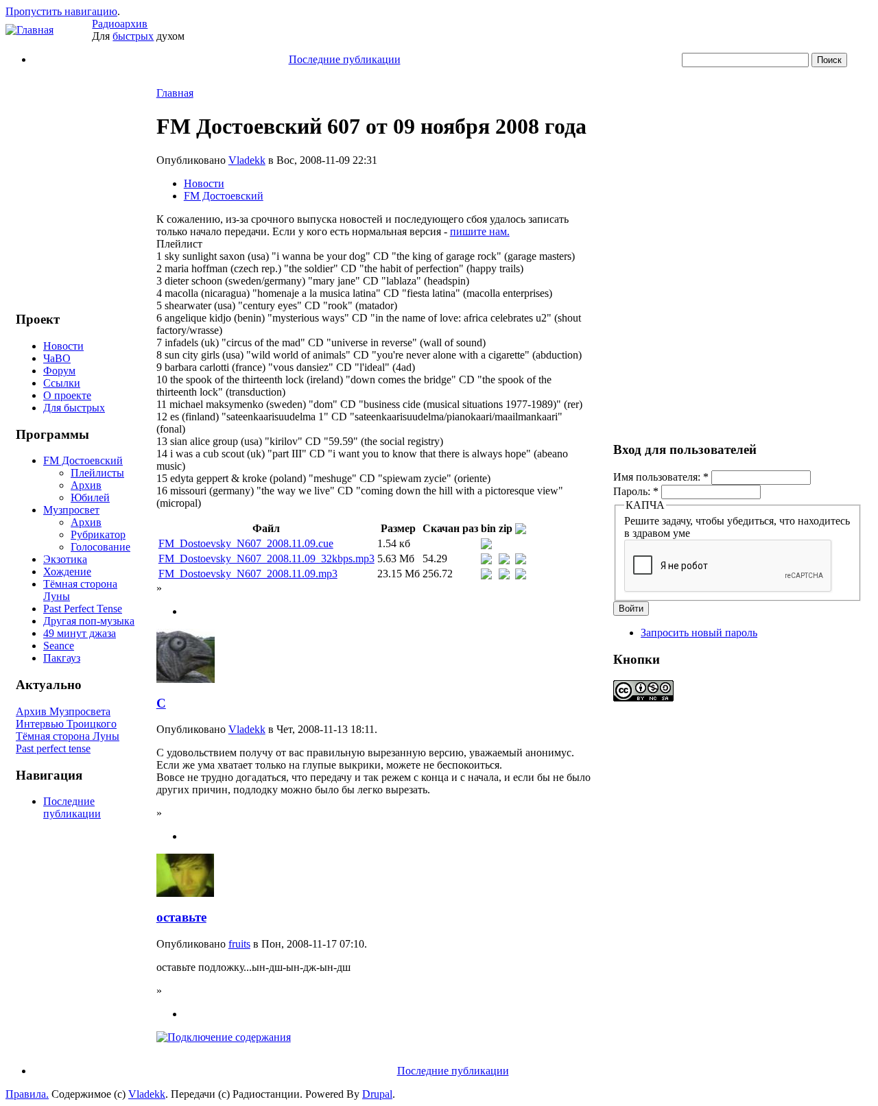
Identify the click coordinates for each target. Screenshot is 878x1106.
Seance (58, 645)
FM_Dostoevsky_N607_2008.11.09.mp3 (247, 573)
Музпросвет (71, 510)
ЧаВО (57, 358)
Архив (86, 485)
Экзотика (65, 559)
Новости (63, 346)
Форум (59, 370)
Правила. (27, 1094)
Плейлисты (97, 473)
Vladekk (246, 160)
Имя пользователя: (661, 477)
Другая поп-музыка (88, 621)
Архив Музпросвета (63, 711)
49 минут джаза (79, 633)
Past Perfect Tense (82, 608)
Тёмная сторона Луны (67, 736)
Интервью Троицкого (66, 724)
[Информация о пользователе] (185, 679)
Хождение (67, 571)
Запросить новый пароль (699, 632)
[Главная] (29, 30)
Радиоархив (119, 23)
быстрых (133, 36)
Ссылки (61, 383)
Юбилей (90, 497)
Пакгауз (61, 658)
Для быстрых (74, 407)
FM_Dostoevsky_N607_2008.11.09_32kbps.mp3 (266, 558)
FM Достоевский (83, 460)
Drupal (377, 1094)
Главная (174, 93)
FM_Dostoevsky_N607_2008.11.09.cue (245, 543)
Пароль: (635, 491)
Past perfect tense (53, 748)
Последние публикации (345, 59)
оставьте (181, 917)
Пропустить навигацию (61, 11)
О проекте (67, 395)
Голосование (100, 547)
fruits (239, 944)
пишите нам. (480, 231)
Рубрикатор (98, 534)
